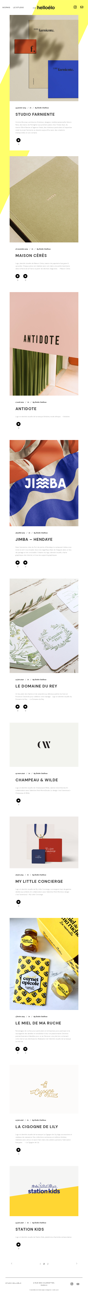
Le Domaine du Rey (36, 686)
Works (6, 7)
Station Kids (29, 1229)
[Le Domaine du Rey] (44, 626)
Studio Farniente (35, 114)
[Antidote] (44, 344)
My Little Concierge (39, 881)
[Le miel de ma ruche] (44, 964)
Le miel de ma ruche (38, 1023)
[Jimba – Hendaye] (44, 483)
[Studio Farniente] (44, 58)
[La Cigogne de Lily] (44, 1089)
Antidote (26, 408)
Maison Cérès (31, 255)
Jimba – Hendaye (34, 539)
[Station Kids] (44, 1191)
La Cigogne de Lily (36, 1126)
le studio (18, 7)
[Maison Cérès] (44, 199)
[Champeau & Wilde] (44, 745)
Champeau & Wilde (36, 780)
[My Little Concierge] (44, 842)
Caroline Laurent (55, 1289)
